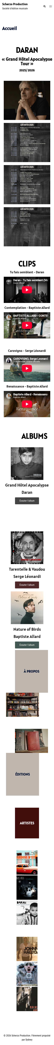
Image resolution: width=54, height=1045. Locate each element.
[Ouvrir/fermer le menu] (50, 7)
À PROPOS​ (31, 671)
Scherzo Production (15, 4)
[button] (44, 6)
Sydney (29, 1039)
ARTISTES (27, 823)
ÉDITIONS (22, 774)
